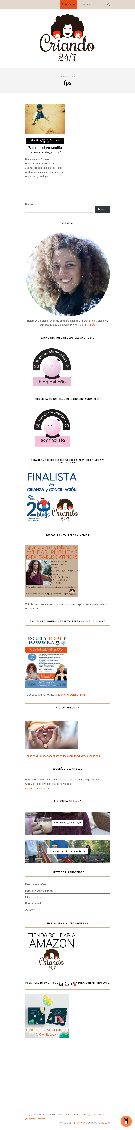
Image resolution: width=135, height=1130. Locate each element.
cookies (41, 1119)
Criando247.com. (71, 1114)
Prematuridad (33, 903)
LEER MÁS (90, 325)
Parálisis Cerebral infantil (39, 890)
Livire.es (106, 1123)
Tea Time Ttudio (79, 1123)
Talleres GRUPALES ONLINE (70, 694)
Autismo (30, 909)
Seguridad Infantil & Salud (45, 141)
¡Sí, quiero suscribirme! (37, 788)
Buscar (29, 204)
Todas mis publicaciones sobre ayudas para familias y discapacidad (62, 756)
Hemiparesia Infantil (36, 884)
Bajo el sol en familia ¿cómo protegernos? (45, 149)
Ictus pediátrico (33, 897)
